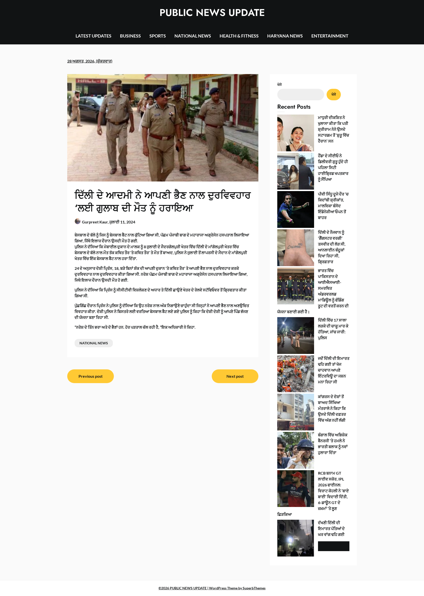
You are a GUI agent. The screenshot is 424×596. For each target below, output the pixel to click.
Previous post (91, 376)
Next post (235, 376)
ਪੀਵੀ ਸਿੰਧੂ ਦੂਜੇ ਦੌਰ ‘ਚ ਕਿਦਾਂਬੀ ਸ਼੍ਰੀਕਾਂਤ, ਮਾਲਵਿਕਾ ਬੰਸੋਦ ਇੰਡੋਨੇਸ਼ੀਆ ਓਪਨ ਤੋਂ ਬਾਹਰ (333, 206)
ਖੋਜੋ (279, 84)
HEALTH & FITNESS (239, 36)
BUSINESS (130, 36)
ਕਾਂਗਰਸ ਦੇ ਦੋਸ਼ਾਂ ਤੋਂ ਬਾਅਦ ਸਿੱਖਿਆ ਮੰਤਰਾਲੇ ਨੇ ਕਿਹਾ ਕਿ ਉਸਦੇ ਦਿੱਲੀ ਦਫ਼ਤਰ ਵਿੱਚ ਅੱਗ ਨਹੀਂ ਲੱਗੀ (332, 408)
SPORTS (157, 36)
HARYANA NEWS (285, 36)
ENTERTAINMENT (329, 36)
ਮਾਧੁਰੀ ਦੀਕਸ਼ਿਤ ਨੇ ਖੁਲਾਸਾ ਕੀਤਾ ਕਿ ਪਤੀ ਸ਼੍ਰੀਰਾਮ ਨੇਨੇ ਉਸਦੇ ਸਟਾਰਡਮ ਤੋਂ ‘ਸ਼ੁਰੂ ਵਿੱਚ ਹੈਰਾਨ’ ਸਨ (333, 129)
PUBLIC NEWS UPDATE (212, 12)
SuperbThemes (254, 588)
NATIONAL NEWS (192, 36)
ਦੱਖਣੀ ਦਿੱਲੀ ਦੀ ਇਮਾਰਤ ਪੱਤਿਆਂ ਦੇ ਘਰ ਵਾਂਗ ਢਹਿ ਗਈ (331, 528)
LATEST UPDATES (93, 36)
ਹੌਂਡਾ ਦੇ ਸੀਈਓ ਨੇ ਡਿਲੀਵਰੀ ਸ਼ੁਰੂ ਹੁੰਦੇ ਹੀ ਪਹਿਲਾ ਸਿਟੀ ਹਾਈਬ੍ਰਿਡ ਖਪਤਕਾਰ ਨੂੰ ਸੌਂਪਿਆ (333, 167)
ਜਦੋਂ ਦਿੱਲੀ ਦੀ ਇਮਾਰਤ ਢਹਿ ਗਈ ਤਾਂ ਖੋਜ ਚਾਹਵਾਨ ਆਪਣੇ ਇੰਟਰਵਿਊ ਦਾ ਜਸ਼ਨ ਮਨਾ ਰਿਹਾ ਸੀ (333, 370)
